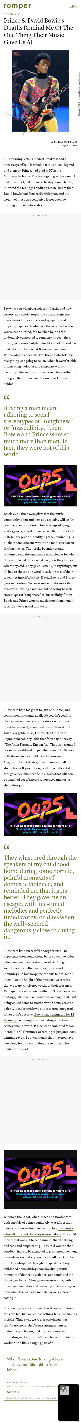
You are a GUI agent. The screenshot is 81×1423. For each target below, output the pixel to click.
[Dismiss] (75, 1387)
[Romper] (17, 6)
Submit (13, 1392)
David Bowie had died (19, 193)
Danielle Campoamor (65, 141)
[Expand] (63, 1387)
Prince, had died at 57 (37, 170)
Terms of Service (53, 1398)
